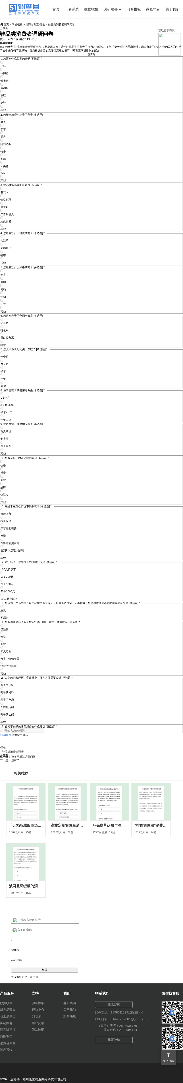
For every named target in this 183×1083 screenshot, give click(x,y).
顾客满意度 (8, 1030)
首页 (56, 9)
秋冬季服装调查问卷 (23, 756)
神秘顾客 (6, 1023)
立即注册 (32, 977)
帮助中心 (38, 1009)
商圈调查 (6, 1036)
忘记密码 (16, 960)
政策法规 (69, 1016)
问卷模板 (134, 9)
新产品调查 (8, 1009)
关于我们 (172, 9)
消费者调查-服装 (35, 24)
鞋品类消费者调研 (13, 751)
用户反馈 (38, 1023)
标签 (3, 747)
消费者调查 (8, 1043)
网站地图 (38, 1030)
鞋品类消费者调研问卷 (27, 46)
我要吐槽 (114, 1040)
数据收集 (91, 9)
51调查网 (5, 735)
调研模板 (38, 1003)
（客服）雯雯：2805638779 (117, 1026)
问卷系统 (72, 9)
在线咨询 (114, 1004)
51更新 (37, 1016)
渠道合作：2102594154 (120, 1030)
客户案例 (69, 1003)
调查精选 (153, 9)
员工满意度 (8, 1016)
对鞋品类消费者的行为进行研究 (85, 46)
